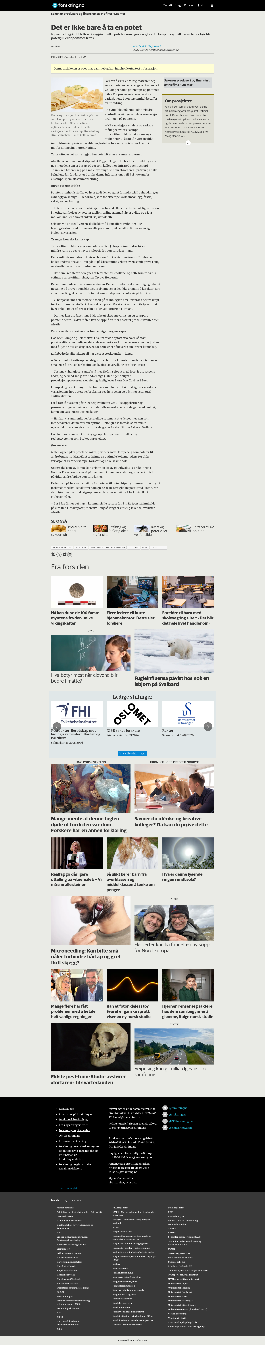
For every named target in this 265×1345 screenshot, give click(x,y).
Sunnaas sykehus (176, 1262)
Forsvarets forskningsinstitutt (72, 1244)
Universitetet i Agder (178, 1283)
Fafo (59, 1232)
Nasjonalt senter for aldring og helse (130, 1243)
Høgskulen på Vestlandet (69, 1279)
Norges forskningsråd (124, 1286)
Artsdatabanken (65, 1216)
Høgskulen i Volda (66, 1274)
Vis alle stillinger (132, 753)
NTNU (116, 1227)
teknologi (158, 547)
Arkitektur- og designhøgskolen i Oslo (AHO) (79, 1212)
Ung (178, 5)
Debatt (167, 5)
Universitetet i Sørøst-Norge (182, 1305)
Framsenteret (63, 1249)
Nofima (116, 1264)
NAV (59, 1312)
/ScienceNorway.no (180, 1127)
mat (144, 547)
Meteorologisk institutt (68, 1308)
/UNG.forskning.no (181, 1121)
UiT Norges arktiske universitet (183, 1279)
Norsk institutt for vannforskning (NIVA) (133, 1320)
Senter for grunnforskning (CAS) (184, 1237)
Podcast (189, 5)
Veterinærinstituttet (178, 1318)
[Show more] (188, 142)
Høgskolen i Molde (66, 1266)
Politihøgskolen (176, 1207)
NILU (59, 1329)
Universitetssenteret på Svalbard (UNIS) (187, 1309)
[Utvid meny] (212, 5)
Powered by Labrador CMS (132, 1340)
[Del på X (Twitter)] (58, 554)
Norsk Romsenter (121, 1307)
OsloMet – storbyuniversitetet (127, 1324)
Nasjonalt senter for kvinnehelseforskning (134, 1252)
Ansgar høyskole (65, 1207)
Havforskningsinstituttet (69, 1262)
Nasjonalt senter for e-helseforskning (131, 1248)
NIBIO (60, 1317)
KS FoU (60, 1292)
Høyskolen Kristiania (67, 1283)
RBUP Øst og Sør (176, 1216)
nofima (133, 547)
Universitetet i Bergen (179, 1288)
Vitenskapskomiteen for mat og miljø (186, 1326)
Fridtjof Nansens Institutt (69, 1253)
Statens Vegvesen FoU (179, 1253)
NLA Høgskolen (120, 1207)
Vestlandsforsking (177, 1313)
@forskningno (178, 1107)
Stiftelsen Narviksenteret (180, 1257)
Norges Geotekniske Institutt (127, 1277)
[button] (57, 726)
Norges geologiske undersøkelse (129, 1290)
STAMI (171, 1249)
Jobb (201, 5)
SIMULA (172, 1228)
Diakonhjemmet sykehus (69, 1220)
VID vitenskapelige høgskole (182, 1322)
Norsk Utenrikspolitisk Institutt (128, 1311)
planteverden (62, 547)
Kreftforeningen (65, 1296)
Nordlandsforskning (123, 1273)
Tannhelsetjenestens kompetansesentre (188, 1270)
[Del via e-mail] (69, 554)
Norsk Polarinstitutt (122, 1298)
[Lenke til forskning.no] (104, 4)
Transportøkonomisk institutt (183, 1274)
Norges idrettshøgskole (124, 1294)
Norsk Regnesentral (122, 1303)
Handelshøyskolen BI (67, 1257)
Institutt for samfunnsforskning (73, 1288)
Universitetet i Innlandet (180, 1292)
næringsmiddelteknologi (107, 547)
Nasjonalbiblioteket (122, 1231)
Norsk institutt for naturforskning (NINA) (133, 1316)
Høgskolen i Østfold (67, 1270)
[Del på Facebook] (53, 554)
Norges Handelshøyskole (125, 1281)
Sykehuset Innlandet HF (180, 1266)
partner (80, 547)
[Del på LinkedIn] (64, 554)
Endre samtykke (69, 1188)
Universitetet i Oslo (177, 1296)
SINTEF (172, 1232)
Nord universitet (120, 1268)
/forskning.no (177, 1114)
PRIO (170, 1212)
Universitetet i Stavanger (180, 1300)
